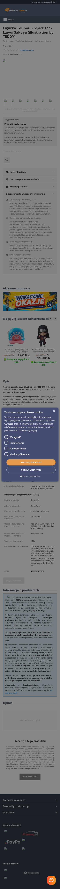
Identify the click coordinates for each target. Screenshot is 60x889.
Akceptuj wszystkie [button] (31, 462)
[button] (30, 476)
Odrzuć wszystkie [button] (31, 470)
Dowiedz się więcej (27, 430)
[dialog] (29, 444)
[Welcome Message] (51, 880)
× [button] (54, 411)
